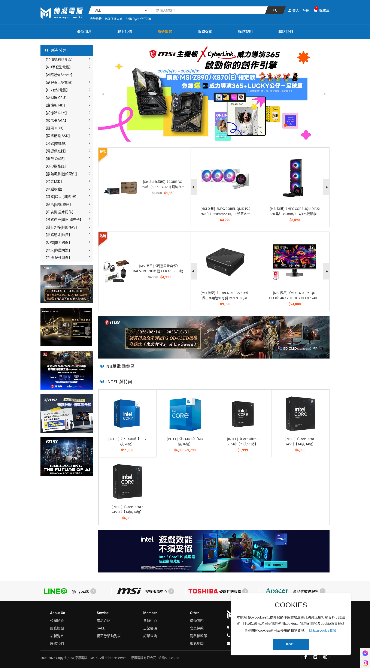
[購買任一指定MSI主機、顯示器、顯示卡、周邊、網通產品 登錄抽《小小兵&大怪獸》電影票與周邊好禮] (220, 93)
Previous (103, 94)
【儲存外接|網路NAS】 (61, 227)
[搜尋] (275, 10)
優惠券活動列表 (109, 635)
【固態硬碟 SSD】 (58, 135)
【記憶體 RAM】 (56, 112)
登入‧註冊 (300, 10)
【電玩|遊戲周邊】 (58, 250)
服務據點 (57, 628)
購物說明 (245, 31)
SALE (101, 628)
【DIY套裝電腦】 (57, 89)
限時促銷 (205, 31)
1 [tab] (202, 136)
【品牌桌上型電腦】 (59, 82)
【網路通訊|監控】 (58, 234)
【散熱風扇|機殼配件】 (61, 173)
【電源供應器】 (56, 150)
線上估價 (124, 31)
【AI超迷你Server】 (59, 74)
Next (325, 94)
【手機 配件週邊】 (58, 257)
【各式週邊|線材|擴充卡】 (63, 219)
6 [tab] (220, 136)
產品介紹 (103, 620)
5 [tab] (216, 136)
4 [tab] (212, 136)
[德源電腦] (46, 31)
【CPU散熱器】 (56, 166)
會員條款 (197, 628)
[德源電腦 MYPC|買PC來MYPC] (61, 13)
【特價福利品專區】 (59, 59)
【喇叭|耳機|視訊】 (58, 204)
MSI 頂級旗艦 (113, 18)
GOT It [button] (290, 644)
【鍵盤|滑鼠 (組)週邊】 (61, 196)
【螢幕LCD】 (54, 181)
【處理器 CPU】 (56, 97)
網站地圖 (197, 643)
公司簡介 (57, 620)
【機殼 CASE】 (55, 158)
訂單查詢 (150, 635)
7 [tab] (225, 136)
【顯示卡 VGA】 (56, 120)
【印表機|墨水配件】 (59, 211)
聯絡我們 (285, 31)
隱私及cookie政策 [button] (322, 630)
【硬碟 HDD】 (55, 127)
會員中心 (150, 620)
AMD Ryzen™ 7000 (138, 18)
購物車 (323, 10)
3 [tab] (209, 136)
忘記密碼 (150, 628)
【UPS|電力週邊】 (58, 242)
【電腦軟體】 (54, 188)
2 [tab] (206, 136)
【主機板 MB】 (55, 105)
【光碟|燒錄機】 (56, 143)
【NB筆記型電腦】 (58, 66)
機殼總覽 (96, 18)
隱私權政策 (198, 635)
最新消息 (84, 31)
